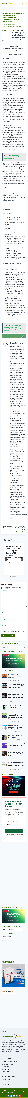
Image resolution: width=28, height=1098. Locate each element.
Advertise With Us (7, 1064)
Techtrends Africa (7, 1041)
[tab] (10, 576)
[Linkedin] (17, 1096)
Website (4, 626)
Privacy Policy (6, 1082)
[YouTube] (20, 1096)
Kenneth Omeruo (11, 24)
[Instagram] (14, 1096)
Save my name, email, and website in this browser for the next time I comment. (14, 630)
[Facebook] (8, 1096)
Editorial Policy (6, 1084)
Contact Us (5, 1067)
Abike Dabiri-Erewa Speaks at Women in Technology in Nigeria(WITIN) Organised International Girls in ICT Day (14, 553)
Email (4, 619)
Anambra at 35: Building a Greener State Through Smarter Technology (17, 676)
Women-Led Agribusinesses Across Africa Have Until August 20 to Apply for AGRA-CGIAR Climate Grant (17, 764)
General (19, 26)
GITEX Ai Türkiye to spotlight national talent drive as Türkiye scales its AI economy (16, 685)
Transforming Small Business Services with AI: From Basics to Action (17, 753)
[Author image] (3, 25)
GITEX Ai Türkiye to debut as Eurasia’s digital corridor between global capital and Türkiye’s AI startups (16, 716)
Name (4, 612)
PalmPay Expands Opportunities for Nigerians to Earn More (17, 744)
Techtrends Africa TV (8, 1071)
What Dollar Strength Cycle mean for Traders (15, 736)
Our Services (6, 1069)
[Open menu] (26, 3)
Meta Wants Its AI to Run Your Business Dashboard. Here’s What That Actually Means (16, 727)
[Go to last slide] (6, 559)
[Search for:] (14, 647)
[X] (11, 1096)
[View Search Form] (22, 3)
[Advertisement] (14, 861)
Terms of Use (6, 1079)
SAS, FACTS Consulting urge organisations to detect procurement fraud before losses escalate (15, 696)
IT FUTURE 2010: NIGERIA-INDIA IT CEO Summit (20, 527)
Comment (4, 590)
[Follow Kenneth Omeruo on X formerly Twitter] (11, 518)
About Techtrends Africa (9, 1062)
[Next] (22, 559)
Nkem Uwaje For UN (7, 526)
